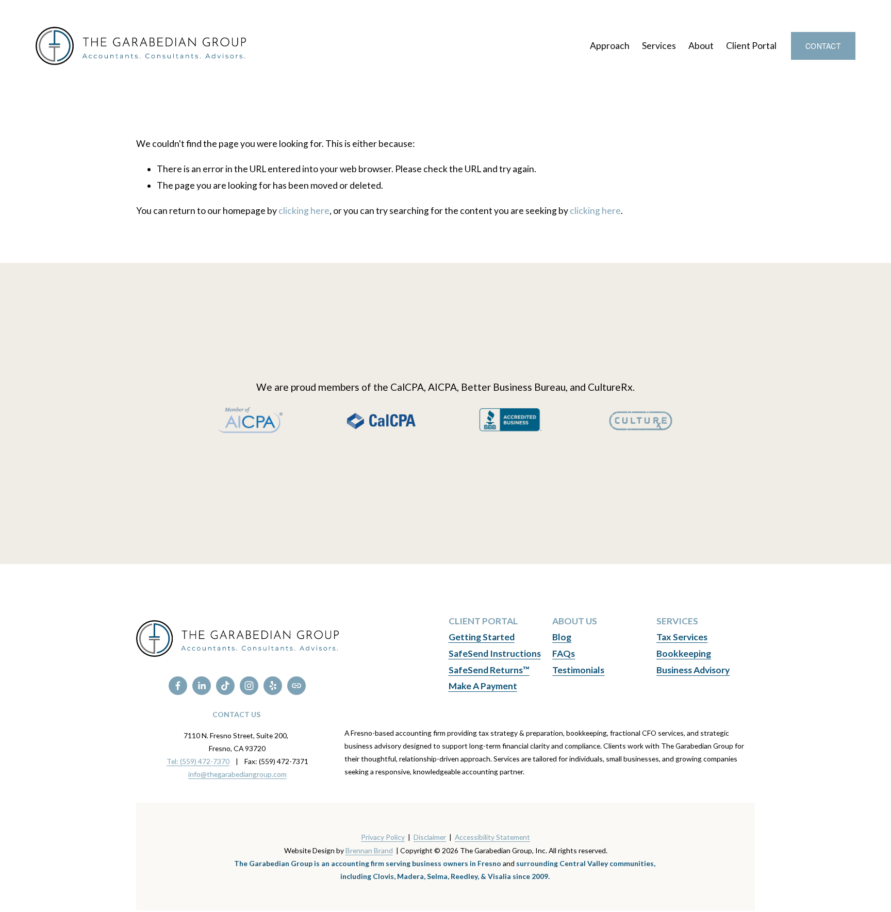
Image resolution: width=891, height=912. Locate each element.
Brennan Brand (369, 850)
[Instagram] (249, 685)
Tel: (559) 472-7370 (198, 761)
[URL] (296, 685)
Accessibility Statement (492, 837)
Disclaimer (430, 837)
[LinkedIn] (201, 685)
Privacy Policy (383, 837)
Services (659, 45)
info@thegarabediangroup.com (237, 774)
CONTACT (823, 46)
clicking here (303, 210)
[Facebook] (178, 685)
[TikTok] (225, 685)
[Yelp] (272, 685)
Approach (610, 45)
